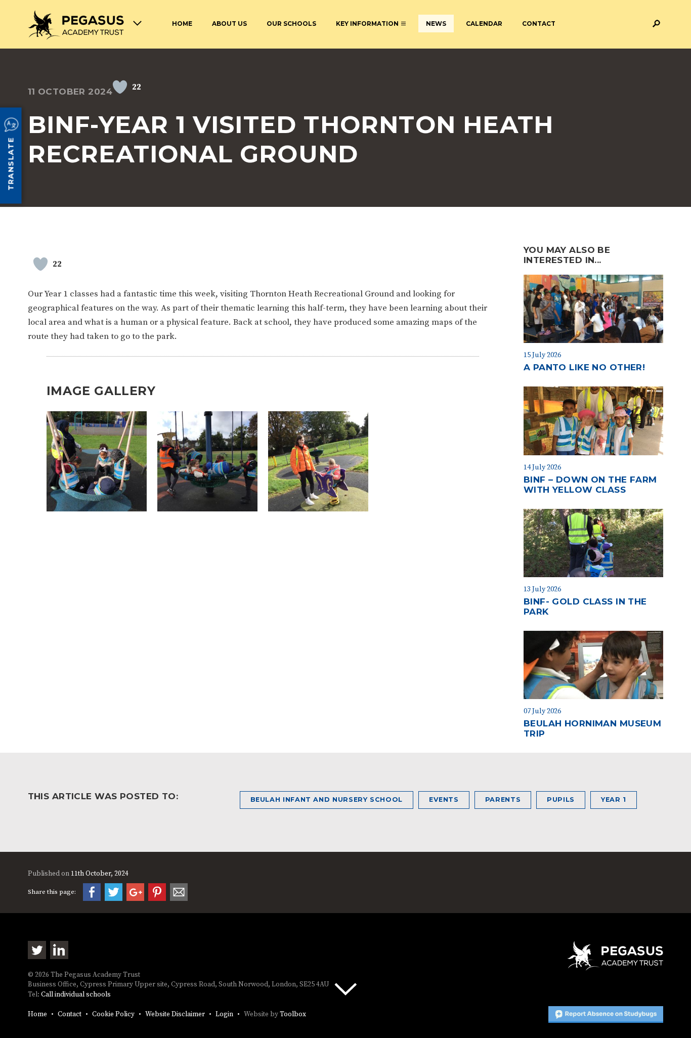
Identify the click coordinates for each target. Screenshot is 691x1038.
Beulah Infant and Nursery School (326, 799)
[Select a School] (85, 25)
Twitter (37, 950)
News (436, 23)
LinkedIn (59, 950)
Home (182, 23)
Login (224, 1014)
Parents (503, 799)
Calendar (484, 23)
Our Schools (291, 23)
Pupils (561, 799)
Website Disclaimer (175, 1014)
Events (444, 799)
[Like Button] (119, 87)
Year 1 (613, 799)
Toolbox (293, 1014)
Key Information (367, 23)
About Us (229, 23)
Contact (538, 23)
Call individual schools (76, 994)
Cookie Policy (113, 1014)
